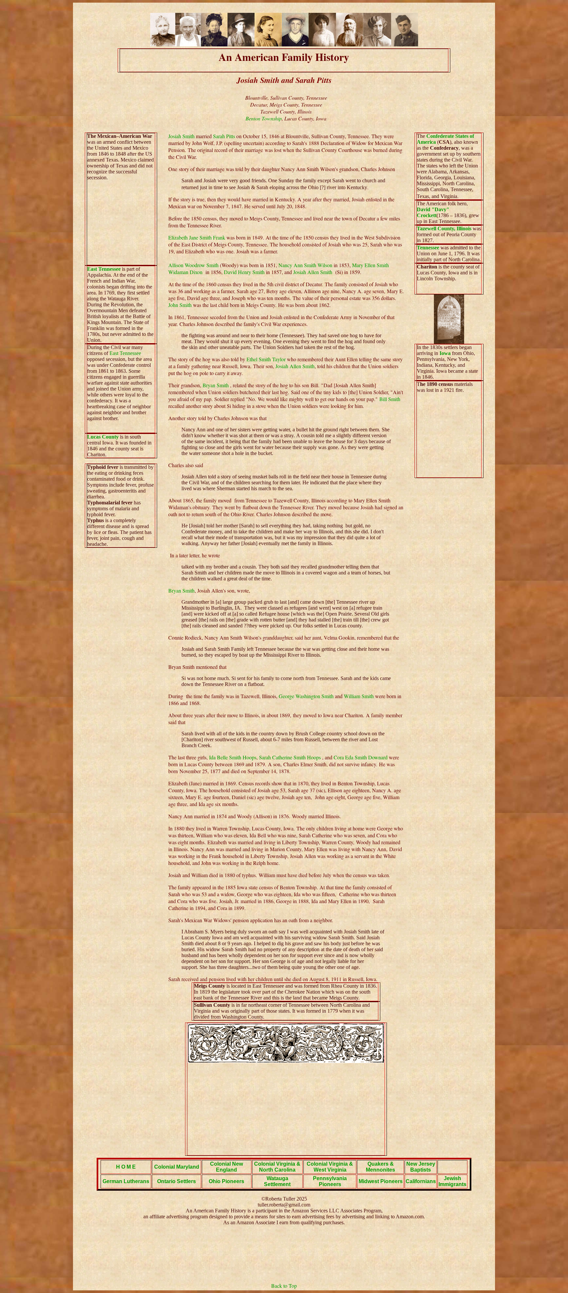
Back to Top (284, 1285)
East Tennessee (104, 269)
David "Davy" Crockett (433, 212)
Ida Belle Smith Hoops (232, 757)
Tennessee (428, 247)
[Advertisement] (286, 1109)
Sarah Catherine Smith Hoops (290, 757)
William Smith (359, 696)
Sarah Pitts (224, 136)
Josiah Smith (181, 136)
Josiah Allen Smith (314, 271)
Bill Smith (389, 398)
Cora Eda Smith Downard (361, 757)
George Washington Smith (307, 696)
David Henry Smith (244, 271)
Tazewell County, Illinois (444, 228)
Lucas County (103, 437)
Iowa (445, 353)
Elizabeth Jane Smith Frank (196, 237)
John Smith (180, 304)
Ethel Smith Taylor (266, 359)
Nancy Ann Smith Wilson (305, 265)
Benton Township (264, 118)
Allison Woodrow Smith (193, 265)
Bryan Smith (215, 385)
